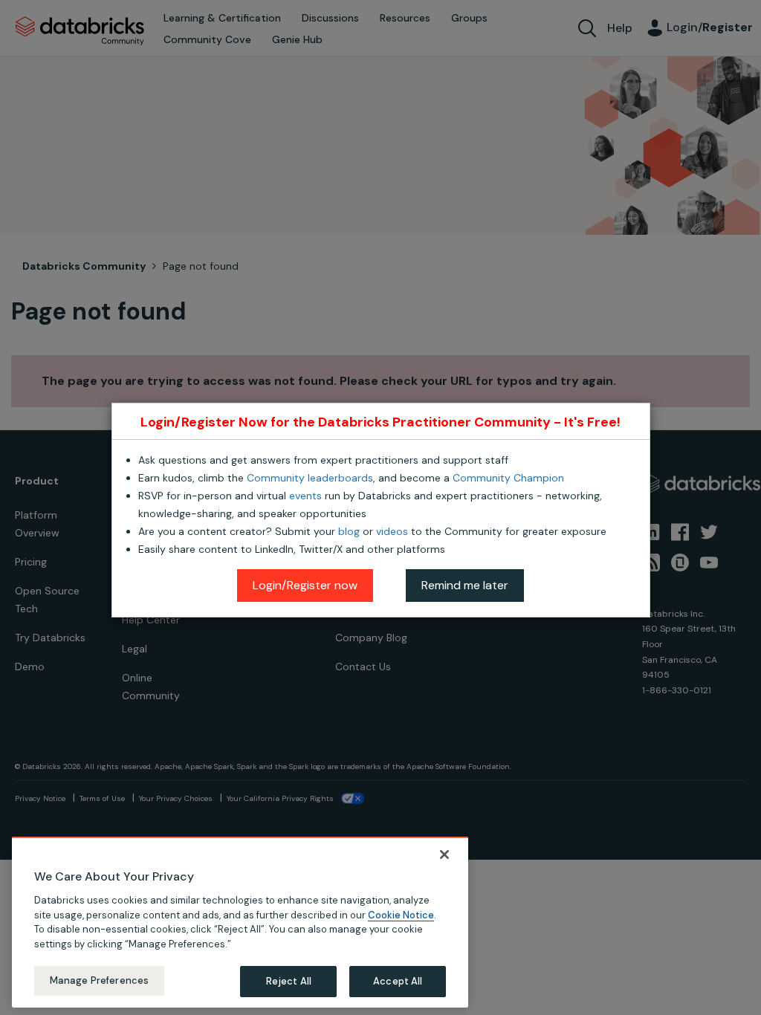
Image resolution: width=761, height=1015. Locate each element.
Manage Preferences (99, 980)
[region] (240, 922)
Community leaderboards (310, 477)
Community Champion (508, 477)
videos (392, 531)
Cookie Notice (401, 915)
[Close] (444, 854)
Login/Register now (305, 585)
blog (349, 531)
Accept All (397, 981)
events (305, 495)
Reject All (288, 981)
